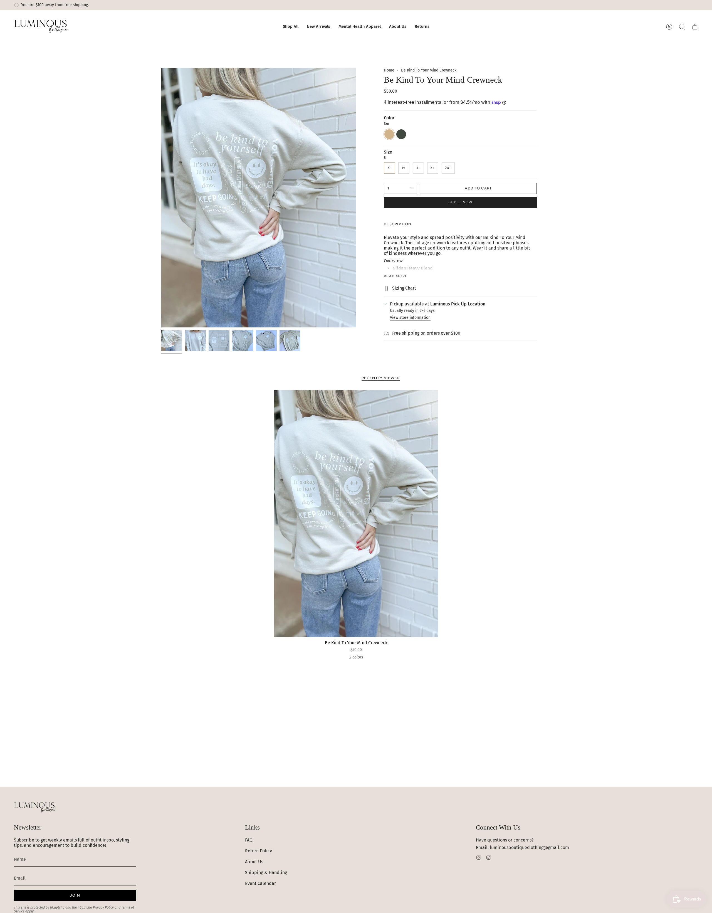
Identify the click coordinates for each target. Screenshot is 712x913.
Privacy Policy (103, 907)
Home (389, 70)
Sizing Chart (404, 288)
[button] (291, 26)
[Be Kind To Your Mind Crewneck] (356, 513)
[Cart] (694, 26)
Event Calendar (260, 883)
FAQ (249, 840)
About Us (254, 861)
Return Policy (258, 850)
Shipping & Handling (266, 872)
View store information (410, 317)
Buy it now (460, 202)
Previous (161, 197)
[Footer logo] (35, 807)
